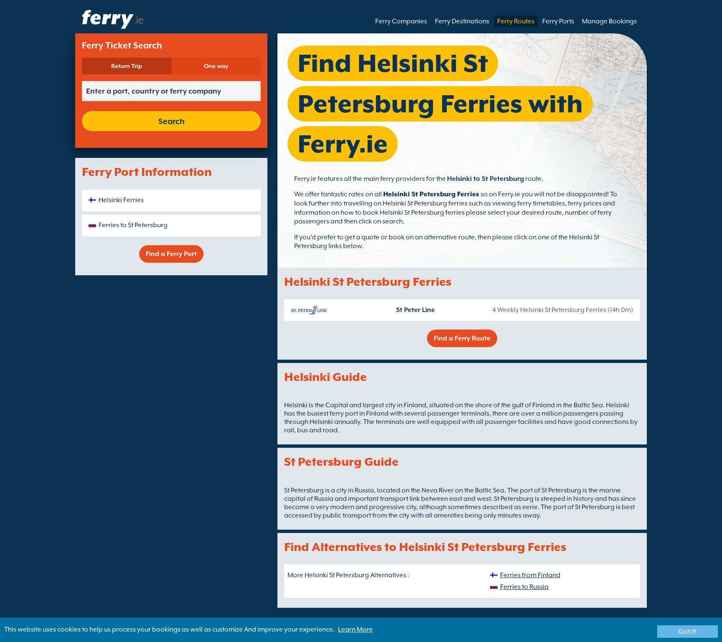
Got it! (688, 631)
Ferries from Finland (530, 575)
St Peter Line (415, 310)
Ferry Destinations (462, 21)
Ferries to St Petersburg (133, 225)
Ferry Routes (515, 21)
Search (171, 121)
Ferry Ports (558, 21)
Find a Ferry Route (462, 338)
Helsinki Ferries (121, 200)
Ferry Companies (401, 21)
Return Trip (126, 66)
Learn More (355, 629)
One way (216, 66)
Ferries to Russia (524, 587)
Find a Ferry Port (171, 254)
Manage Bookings (609, 21)
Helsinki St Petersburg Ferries (431, 194)
